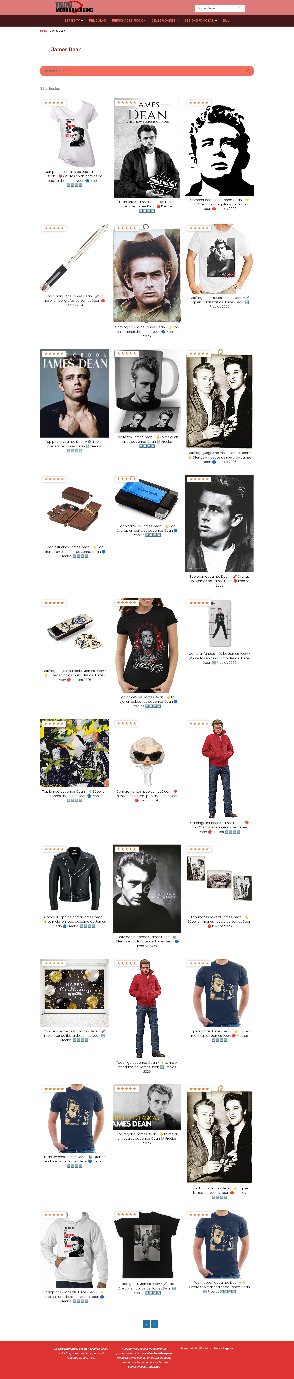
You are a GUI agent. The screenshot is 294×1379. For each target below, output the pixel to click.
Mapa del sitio (189, 1348)
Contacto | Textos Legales (216, 1348)
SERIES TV (72, 20)
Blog (226, 20)
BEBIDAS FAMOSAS (199, 20)
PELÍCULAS (97, 20)
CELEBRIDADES (163, 20)
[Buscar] (241, 8)
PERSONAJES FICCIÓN (129, 20)
